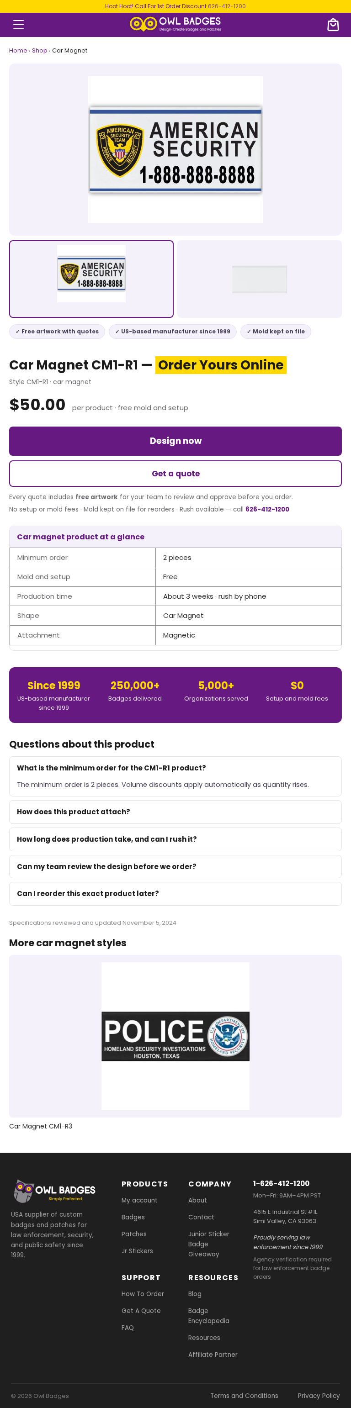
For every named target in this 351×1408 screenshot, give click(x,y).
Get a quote (176, 473)
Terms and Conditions (244, 1396)
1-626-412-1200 (281, 1183)
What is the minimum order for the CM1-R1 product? (111, 768)
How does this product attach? (73, 812)
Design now (176, 441)
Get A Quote (141, 1311)
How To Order (143, 1294)
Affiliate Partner (213, 1354)
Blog (195, 1294)
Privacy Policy (319, 1396)
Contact (201, 1217)
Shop (40, 50)
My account (140, 1200)
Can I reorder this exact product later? (88, 893)
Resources (204, 1338)
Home (18, 50)
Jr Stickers (137, 1251)
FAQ (128, 1328)
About (197, 1200)
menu (18, 24)
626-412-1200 (227, 6)
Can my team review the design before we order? (107, 866)
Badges (133, 1217)
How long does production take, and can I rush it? (107, 839)
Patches (134, 1234)
